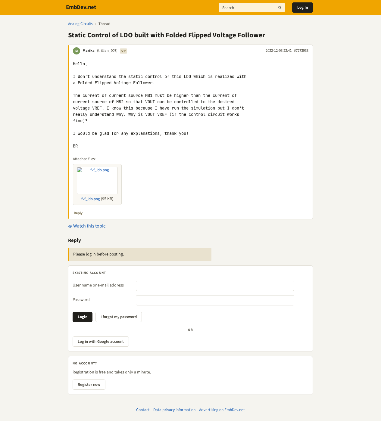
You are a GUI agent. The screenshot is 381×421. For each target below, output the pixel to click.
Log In (302, 7)
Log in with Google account (101, 341)
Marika (89, 50)
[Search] (280, 7)
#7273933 (301, 50)
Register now (89, 384)
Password (81, 300)
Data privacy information (174, 410)
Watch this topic (88, 226)
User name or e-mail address (98, 285)
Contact (143, 410)
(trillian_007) (107, 50)
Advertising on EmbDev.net (222, 410)
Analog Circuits (80, 23)
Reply (78, 213)
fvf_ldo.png (90, 199)
